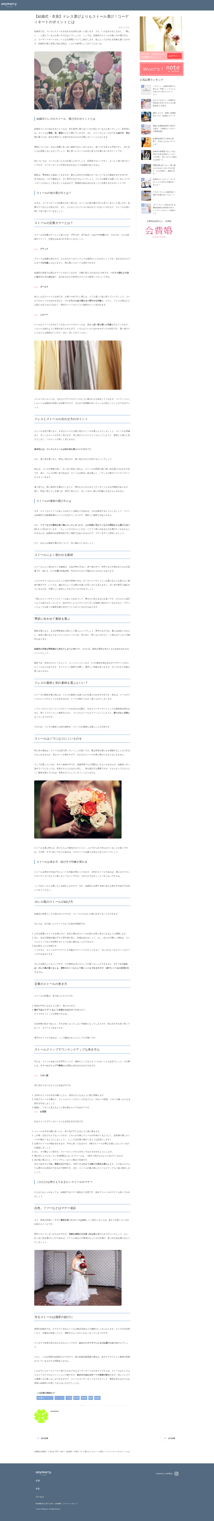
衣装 (38, 1489)
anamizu (55, 1411)
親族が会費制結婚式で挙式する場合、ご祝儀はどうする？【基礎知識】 (164, 128)
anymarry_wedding (164, 1473)
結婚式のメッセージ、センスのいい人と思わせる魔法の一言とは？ (164, 182)
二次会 (68, 1398)
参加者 (84, 1398)
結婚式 (97, 1398)
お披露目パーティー (45, 1398)
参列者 (76, 1398)
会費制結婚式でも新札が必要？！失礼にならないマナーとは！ (164, 141)
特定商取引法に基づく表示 (44, 1503)
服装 (90, 1398)
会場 (38, 1480)
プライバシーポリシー (70, 1503)
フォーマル (59, 1398)
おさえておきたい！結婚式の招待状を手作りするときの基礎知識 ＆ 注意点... (164, 103)
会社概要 (58, 1503)
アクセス (40, 1497)
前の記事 (44, 1438)
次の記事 (171, 1438)
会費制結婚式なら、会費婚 (159, 221)
